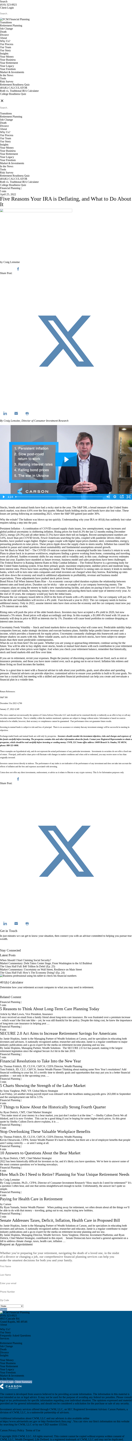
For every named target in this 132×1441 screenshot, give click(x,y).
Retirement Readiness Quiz (15, 84)
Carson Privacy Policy (12, 1430)
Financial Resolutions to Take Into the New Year (40, 1061)
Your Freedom (8, 69)
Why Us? (5, 41)
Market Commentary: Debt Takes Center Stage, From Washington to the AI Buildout (46, 963)
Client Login (7, 7)
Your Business (8, 59)
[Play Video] (3, 497)
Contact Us (6, 947)
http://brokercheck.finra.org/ (56, 1421)
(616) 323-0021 (8, 4)
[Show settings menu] (114, 497)
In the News (6, 75)
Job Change (6, 28)
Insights (4, 53)
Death (3, 31)
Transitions (6, 22)
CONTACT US (9, 97)
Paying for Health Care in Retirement (31, 1199)
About (3, 37)
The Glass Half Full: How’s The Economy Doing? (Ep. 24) (32, 972)
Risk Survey (6, 81)
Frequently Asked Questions (15, 1335)
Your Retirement (9, 62)
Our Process (6, 44)
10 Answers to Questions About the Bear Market (40, 1153)
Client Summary (23, 1381)
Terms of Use (33, 1430)
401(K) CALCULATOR (13, 87)
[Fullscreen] (128, 497)
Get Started (6, 993)
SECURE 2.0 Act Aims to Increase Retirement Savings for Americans (58, 1033)
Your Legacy (7, 65)
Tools (3, 78)
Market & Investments (12, 72)
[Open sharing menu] (121, 497)
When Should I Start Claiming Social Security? (25, 960)
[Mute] (107, 497)
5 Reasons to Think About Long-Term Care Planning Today (49, 1009)
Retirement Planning (11, 25)
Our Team (5, 47)
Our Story (5, 50)
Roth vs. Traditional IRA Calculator (19, 90)
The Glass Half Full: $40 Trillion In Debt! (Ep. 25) (27, 966)
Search (3, 1)
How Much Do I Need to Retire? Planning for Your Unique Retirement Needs (64, 1174)
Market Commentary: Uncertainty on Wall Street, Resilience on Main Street (41, 969)
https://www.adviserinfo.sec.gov (20, 1421)
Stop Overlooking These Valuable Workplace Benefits (45, 1131)
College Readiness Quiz (13, 93)
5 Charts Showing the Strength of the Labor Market (43, 1085)
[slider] (59, 497)
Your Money (7, 56)
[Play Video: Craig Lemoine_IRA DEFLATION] (66, 459)
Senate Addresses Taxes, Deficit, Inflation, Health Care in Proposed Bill (60, 1220)
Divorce (4, 34)
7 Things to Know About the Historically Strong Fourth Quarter (53, 1107)
